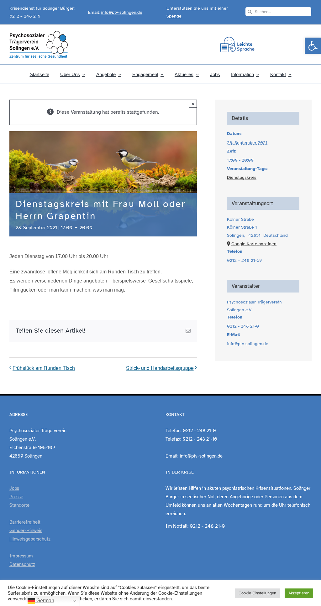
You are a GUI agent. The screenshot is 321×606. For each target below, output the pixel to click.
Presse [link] (16, 497)
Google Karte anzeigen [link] (253, 243)
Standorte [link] (19, 505)
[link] (313, 46)
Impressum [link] (21, 556)
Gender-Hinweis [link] (25, 530)
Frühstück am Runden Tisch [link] (44, 367)
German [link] (44, 600)
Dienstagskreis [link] (241, 177)
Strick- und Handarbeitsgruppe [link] (160, 367)
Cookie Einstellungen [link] (257, 593)
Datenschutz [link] (22, 564)
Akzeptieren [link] (298, 593)
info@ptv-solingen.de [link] (121, 12)
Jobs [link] (14, 488)
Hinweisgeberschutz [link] (29, 539)
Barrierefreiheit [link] (24, 522)
